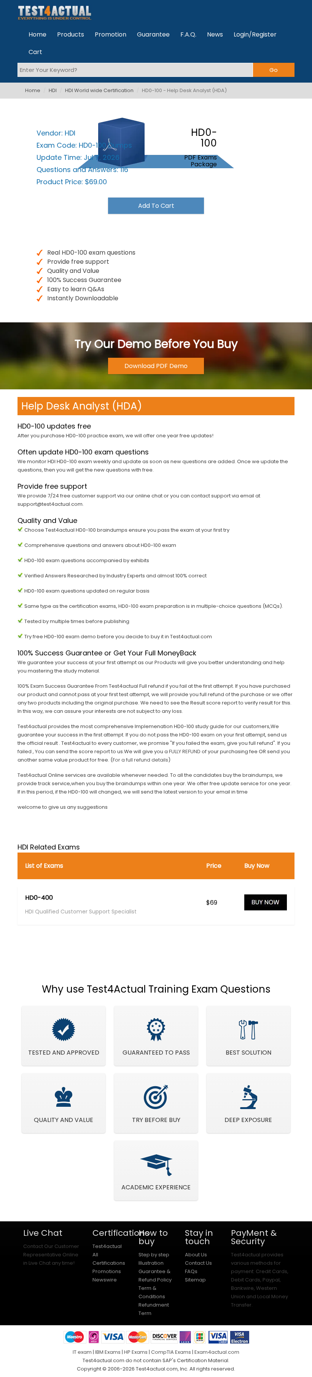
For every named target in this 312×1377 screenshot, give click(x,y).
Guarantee (153, 34)
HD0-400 (39, 898)
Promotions (106, 1271)
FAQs (191, 1271)
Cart (35, 52)
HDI (53, 90)
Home (37, 34)
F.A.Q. (188, 34)
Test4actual (107, 1246)
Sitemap (195, 1279)
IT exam (82, 1352)
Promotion (110, 34)
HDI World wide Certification (99, 90)
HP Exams (136, 1352)
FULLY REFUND (185, 751)
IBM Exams (108, 1352)
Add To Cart (156, 205)
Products (70, 34)
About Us (196, 1254)
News (215, 34)
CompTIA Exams (171, 1352)
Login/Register (255, 34)
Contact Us (198, 1263)
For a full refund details (140, 759)
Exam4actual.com (216, 1352)
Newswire (104, 1279)
